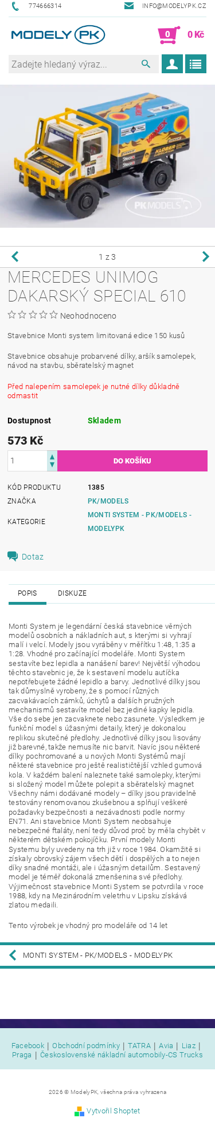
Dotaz (33, 556)
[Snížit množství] (52, 466)
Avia (166, 1046)
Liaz (189, 1046)
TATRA (139, 1046)
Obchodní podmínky (85, 1046)
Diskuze (72, 593)
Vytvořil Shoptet (113, 1111)
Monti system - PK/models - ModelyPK (98, 955)
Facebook (28, 1046)
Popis (27, 593)
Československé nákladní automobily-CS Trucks (121, 1055)
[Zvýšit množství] (52, 455)
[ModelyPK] (58, 35)
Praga (22, 1055)
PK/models (108, 501)
